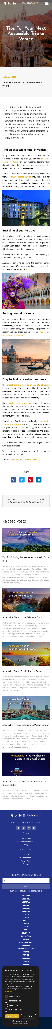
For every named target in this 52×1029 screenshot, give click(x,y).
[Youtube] (29, 828)
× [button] (36, 969)
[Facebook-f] (18, 828)
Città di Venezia (30, 459)
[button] (13, 479)
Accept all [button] (12, 1016)
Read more (8, 991)
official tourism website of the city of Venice (28, 385)
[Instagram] (24, 828)
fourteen (21, 403)
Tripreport (14, 459)
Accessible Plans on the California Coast (22, 617)
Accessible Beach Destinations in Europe (22, 671)
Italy (27, 269)
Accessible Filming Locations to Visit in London (25, 725)
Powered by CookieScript (20, 1024)
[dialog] (20, 996)
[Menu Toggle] (47, 3)
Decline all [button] (28, 1016)
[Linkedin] (34, 828)
